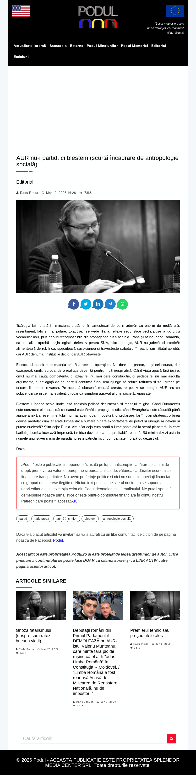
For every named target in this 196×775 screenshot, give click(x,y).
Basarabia (58, 46)
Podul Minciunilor (102, 46)
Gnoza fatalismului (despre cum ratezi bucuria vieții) (33, 635)
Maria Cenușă (84, 701)
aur (58, 518)
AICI (75, 501)
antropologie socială (117, 518)
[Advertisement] (98, 105)
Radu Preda (29, 193)
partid (23, 518)
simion (72, 518)
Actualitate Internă (30, 46)
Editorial (158, 46)
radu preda (41, 518)
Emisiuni (21, 57)
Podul (58, 540)
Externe (76, 46)
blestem (90, 518)
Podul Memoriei (134, 46)
